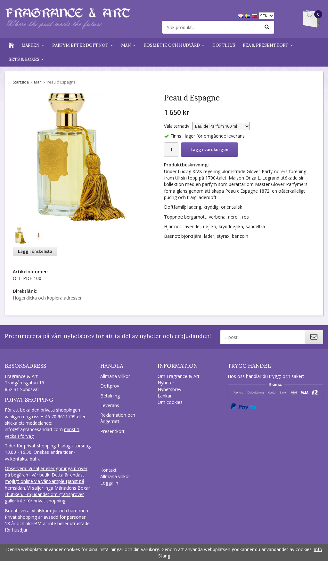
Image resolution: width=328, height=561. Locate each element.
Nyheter (166, 383)
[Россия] (255, 15)
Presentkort (112, 431)
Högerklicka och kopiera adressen (48, 298)
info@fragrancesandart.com (34, 429)
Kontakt (108, 470)
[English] (241, 15)
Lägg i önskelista (35, 251)
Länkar (165, 396)
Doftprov (109, 386)
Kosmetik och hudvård (172, 45)
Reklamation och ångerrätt (117, 418)
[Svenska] (248, 15)
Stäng (164, 556)
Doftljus (223, 45)
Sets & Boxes (24, 59)
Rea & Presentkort (266, 45)
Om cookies (170, 402)
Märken (30, 45)
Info (318, 549)
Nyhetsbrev (169, 389)
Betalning (110, 396)
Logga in (109, 483)
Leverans (109, 405)
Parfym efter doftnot (80, 45)
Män (126, 45)
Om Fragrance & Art (179, 376)
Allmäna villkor (115, 376)
